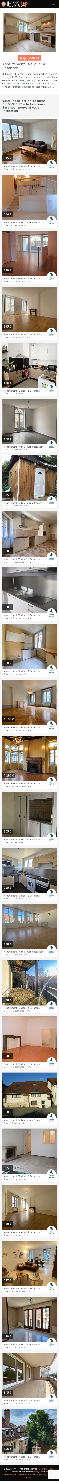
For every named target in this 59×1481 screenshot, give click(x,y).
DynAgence (38, 1471)
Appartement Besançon (37, 1474)
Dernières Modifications (14, 1474)
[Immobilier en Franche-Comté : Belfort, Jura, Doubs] (14, 4)
